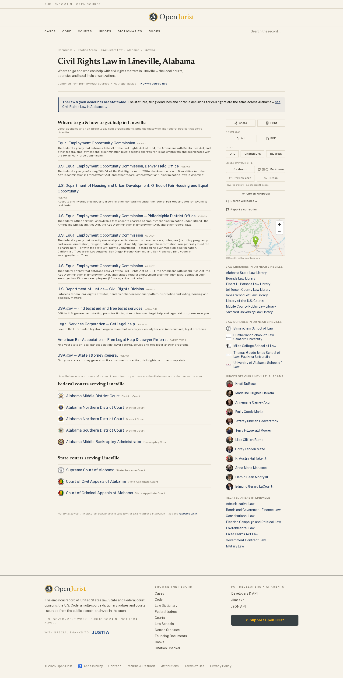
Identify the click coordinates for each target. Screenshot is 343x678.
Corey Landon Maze (250, 449)
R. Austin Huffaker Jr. (251, 458)
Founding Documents (171, 636)
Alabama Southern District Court (95, 430)
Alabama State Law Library (246, 273)
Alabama (133, 50)
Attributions (170, 666)
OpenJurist (65, 50)
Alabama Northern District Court (95, 407)
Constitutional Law (240, 516)
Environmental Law (240, 528)
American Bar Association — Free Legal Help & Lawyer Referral (113, 339)
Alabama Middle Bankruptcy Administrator (104, 442)
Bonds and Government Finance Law (253, 510)
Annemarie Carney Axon (253, 402)
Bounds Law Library (240, 278)
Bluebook (276, 153)
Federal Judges (166, 612)
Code (66, 31)
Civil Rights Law (111, 50)
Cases (50, 31)
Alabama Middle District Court (93, 396)
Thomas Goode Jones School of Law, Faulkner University (256, 355)
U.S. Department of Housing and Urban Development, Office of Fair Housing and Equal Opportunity (133, 188)
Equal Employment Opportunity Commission (96, 143)
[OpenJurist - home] (171, 17)
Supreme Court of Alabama (90, 470)
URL (232, 153)
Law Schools (164, 624)
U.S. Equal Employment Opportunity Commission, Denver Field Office (118, 166)
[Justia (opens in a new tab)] (100, 632)
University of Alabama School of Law (257, 365)
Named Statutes (167, 630)
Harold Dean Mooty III (251, 477)
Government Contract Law (246, 540)
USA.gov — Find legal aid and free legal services (100, 308)
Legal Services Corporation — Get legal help (96, 324)
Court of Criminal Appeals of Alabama (99, 493)
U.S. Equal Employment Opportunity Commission (100, 235)
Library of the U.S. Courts (245, 301)
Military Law (235, 546)
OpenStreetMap (237, 257)
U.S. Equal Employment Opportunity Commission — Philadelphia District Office (127, 216)
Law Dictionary (166, 605)
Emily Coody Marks (249, 412)
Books (155, 31)
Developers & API (244, 593)
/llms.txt (237, 600)
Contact (114, 666)
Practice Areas (87, 50)
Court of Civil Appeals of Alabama (96, 481)
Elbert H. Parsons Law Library (248, 284)
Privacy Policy (220, 666)
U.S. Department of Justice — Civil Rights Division (101, 289)
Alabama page (188, 513)
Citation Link (253, 153)
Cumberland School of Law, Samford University (253, 337)
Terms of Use (194, 666)
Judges (104, 31)
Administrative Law (240, 504)
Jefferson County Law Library (248, 289)
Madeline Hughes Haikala (254, 393)
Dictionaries (130, 31)
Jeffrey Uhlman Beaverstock (256, 421)
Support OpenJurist (265, 620)
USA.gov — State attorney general (88, 355)
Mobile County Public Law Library (251, 306)
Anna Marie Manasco (251, 468)
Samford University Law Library (249, 312)
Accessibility (90, 666)
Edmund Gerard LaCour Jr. (254, 486)
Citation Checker (167, 648)
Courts (85, 31)
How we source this (153, 83)
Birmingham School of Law (253, 328)
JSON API (238, 606)
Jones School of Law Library (247, 295)
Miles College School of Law (254, 346)
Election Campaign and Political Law (253, 522)
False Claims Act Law (242, 534)
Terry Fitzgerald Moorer (253, 430)
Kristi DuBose (245, 384)
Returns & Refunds (140, 666)
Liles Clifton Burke (249, 440)
